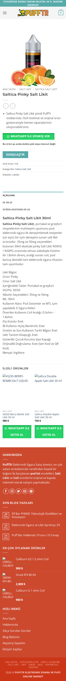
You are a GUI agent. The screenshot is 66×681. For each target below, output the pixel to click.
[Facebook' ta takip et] (6, 491)
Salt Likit (25, 89)
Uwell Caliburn (50, 662)
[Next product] (5, 106)
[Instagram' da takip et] (12, 491)
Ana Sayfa (9, 89)
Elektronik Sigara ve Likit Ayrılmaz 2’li (36, 525)
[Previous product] (12, 106)
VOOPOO (33, 667)
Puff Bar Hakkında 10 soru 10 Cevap (35, 535)
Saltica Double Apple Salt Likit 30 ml (47, 416)
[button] (5, 13)
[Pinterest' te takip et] (31, 491)
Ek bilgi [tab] (7, 202)
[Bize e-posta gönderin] (25, 491)
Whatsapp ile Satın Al (18, 431)
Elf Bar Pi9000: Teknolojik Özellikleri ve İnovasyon (37, 515)
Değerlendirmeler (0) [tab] (16, 209)
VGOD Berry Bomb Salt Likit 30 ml (16, 416)
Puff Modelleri (29, 662)
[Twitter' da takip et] (18, 491)
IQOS (40, 664)
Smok (32, 664)
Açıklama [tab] (9, 195)
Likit (23, 664)
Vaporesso (51, 664)
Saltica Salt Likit (46, 89)
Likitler (15, 174)
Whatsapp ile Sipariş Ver (30, 136)
